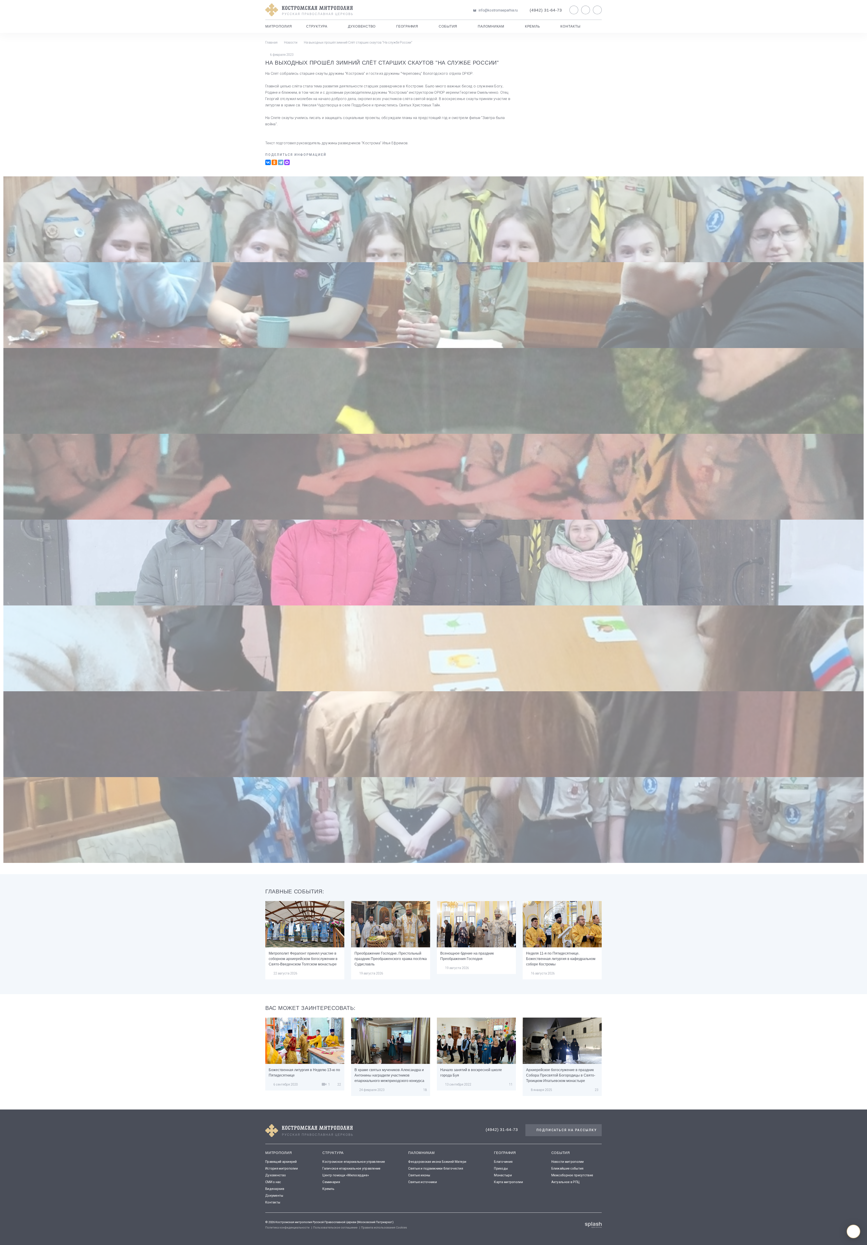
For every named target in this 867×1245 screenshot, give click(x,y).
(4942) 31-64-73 (546, 10)
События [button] (448, 26)
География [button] (407, 26)
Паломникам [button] (491, 26)
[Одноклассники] (274, 162)
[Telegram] (280, 162)
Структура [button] (316, 26)
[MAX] (287, 162)
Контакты (570, 26)
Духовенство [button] (362, 26)
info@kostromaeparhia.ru (498, 10)
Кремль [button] (532, 26)
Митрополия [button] (278, 26)
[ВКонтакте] (268, 162)
